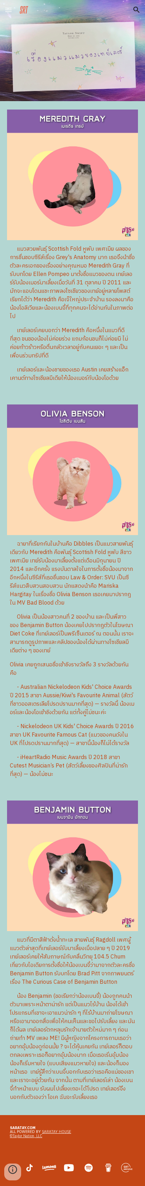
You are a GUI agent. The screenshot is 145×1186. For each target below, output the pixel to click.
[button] (8, 9)
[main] (72, 314)
